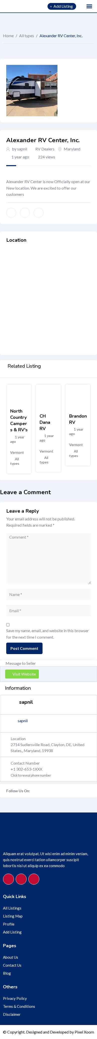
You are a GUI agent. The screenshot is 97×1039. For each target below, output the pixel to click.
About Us (10, 957)
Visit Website (24, 674)
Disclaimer (12, 1014)
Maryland (72, 148)
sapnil (23, 720)
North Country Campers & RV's (19, 420)
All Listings (12, 908)
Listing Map (13, 916)
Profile (8, 924)
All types (26, 35)
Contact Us (12, 965)
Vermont (17, 452)
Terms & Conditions (19, 1006)
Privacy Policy (15, 998)
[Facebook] (32, 791)
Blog (7, 973)
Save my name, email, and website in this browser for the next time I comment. (47, 633)
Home (8, 35)
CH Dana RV (45, 422)
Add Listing (12, 932)
